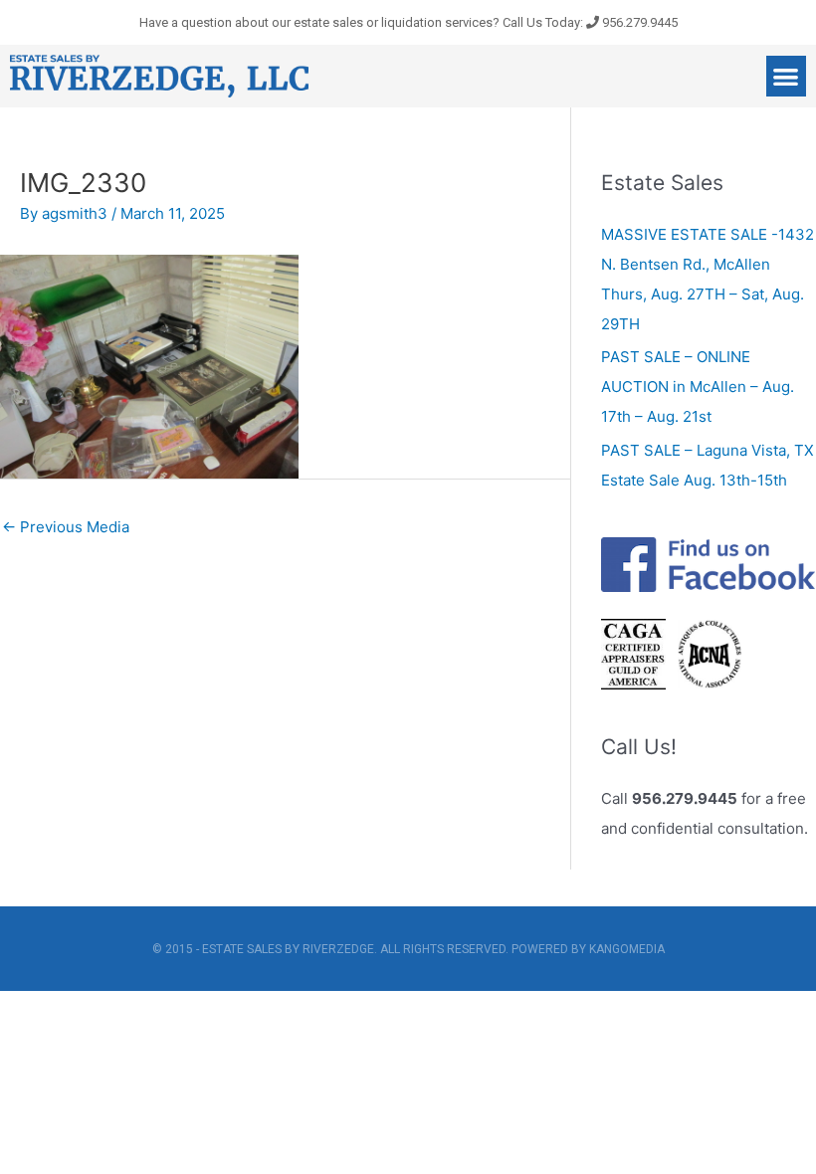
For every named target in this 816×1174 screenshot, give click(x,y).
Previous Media (65, 526)
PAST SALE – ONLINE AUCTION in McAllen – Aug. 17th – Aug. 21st (697, 386)
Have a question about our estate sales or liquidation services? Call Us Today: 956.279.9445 (408, 22)
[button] (786, 76)
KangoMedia (627, 949)
